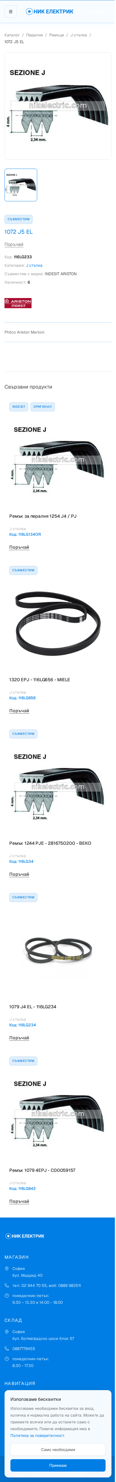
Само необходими (58, 1449)
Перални (34, 35)
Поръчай (14, 244)
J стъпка (78, 35)
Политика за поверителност (37, 1435)
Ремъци (56, 35)
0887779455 (23, 1348)
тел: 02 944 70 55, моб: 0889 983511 (46, 1285)
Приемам (58, 1465)
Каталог (12, 35)
